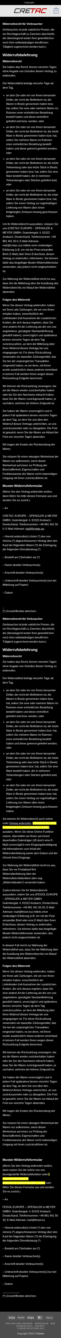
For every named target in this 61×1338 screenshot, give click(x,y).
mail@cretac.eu (34, 528)
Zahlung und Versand (19, 1323)
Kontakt (40, 1326)
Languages (29, 2)
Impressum (41, 1323)
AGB (52, 1323)
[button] (5, 11)
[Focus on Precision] (30, 11)
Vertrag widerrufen (20, 823)
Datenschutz (24, 1326)
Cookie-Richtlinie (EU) (30, 1328)
